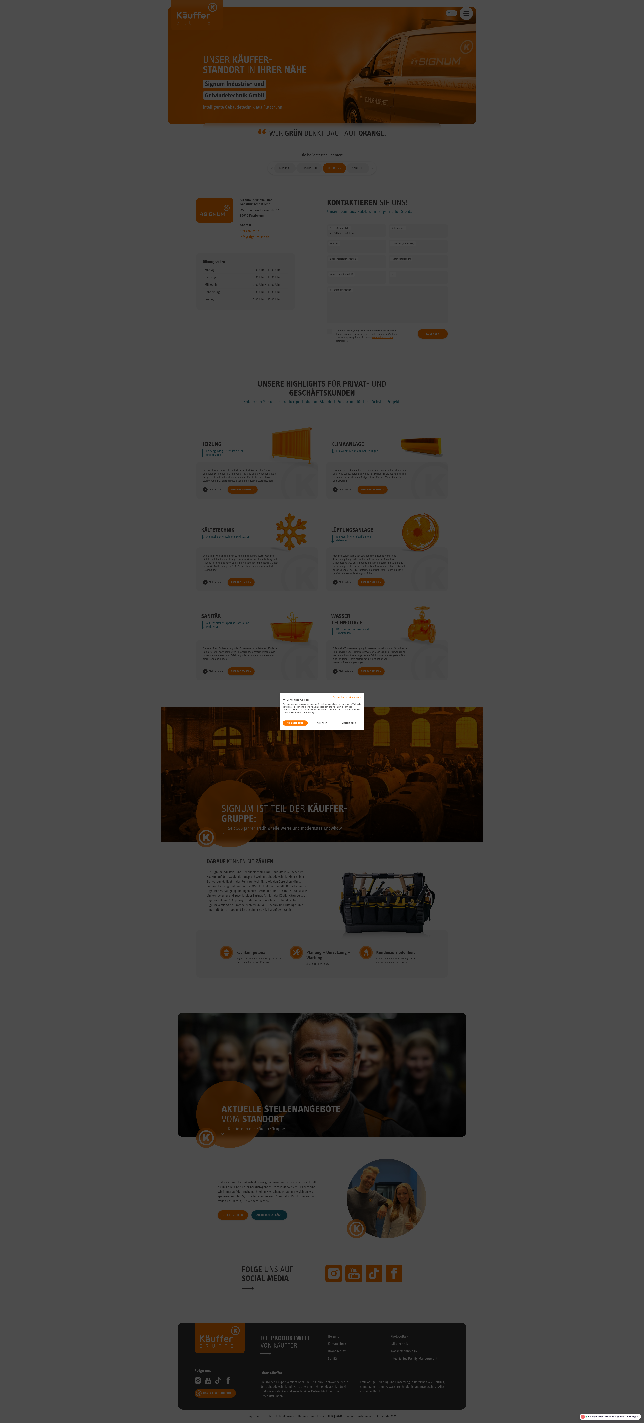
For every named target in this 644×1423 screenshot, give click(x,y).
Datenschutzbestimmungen (346, 697)
